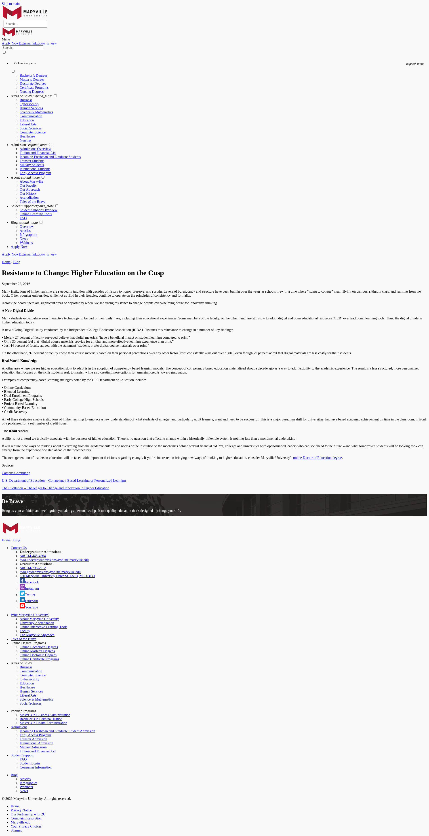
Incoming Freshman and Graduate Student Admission (57, 731)
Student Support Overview (38, 210)
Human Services (31, 108)
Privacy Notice (21, 810)
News (24, 239)
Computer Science (33, 132)
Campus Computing (16, 473)
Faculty (25, 631)
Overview (27, 226)
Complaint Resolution (26, 818)
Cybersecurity (29, 104)
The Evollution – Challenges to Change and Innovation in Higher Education (55, 488)
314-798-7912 (33, 568)
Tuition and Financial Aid (38, 153)
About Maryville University (39, 619)
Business (26, 100)
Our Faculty (28, 185)
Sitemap (16, 830)
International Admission (36, 743)
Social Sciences (31, 128)
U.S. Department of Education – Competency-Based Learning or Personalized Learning (64, 480)
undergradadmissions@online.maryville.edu (54, 560)
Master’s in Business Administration (45, 715)
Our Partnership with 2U (28, 814)
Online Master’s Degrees (37, 651)
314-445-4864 (33, 556)
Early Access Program (35, 173)
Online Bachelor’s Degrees (39, 647)
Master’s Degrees (32, 79)
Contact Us (19, 548)
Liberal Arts (28, 124)
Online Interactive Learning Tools (43, 627)
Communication (31, 116)
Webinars (26, 243)
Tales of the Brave (32, 201)
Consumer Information (36, 767)
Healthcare (27, 136)
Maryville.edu (20, 822)
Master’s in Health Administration (43, 723)
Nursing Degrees (32, 91)
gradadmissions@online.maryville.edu (50, 572)
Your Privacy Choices (26, 826)
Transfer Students (32, 161)
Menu (6, 39)
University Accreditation (37, 623)
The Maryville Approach (37, 635)
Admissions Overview (35, 149)
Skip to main (11, 4)
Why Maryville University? (30, 615)
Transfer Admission (33, 739)
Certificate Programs (34, 87)
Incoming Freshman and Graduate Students (50, 157)
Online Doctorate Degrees (38, 655)
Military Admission (33, 747)
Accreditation (29, 197)
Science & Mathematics (36, 112)
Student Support (22, 755)
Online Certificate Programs (39, 659)
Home (6, 262)
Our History (28, 193)
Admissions (19, 727)
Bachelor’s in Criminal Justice (41, 719)
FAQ (23, 218)
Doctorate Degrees (33, 83)
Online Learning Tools (36, 214)
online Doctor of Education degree (317, 458)
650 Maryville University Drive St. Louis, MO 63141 (57, 576)
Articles (25, 230)
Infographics (28, 234)
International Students (35, 169)
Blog (16, 262)
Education (27, 120)
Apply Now (29, 43)
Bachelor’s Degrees (33, 75)
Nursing (25, 140)
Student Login (30, 763)
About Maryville (31, 181)
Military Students (32, 165)
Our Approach (30, 189)
